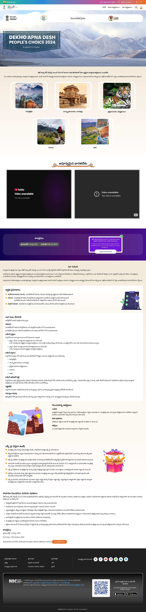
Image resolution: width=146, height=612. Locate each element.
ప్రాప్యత (137, 2)
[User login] (141, 7)
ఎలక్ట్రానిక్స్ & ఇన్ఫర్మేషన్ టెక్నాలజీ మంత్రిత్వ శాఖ (46, 582)
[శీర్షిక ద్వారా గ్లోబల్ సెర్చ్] (136, 7)
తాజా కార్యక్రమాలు (113, 7)
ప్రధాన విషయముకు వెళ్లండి (107, 2)
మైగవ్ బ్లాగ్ (31, 558)
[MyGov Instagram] (111, 559)
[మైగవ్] (7, 7)
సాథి (52, 562)
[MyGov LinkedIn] (121, 559)
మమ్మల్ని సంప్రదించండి (10, 566)
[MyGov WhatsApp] (116, 559)
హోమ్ (104, 7)
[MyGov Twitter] (96, 559)
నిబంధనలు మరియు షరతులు (36, 566)
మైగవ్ (53, 566)
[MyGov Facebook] (101, 559)
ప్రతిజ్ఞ (6, 562)
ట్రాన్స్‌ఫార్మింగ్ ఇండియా (10, 558)
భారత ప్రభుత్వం (65, 582)
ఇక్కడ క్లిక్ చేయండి (59, 542)
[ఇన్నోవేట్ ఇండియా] (15, 7)
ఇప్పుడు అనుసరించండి (105, 251)
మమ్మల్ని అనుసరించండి (141, 2)
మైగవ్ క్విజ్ (54, 558)
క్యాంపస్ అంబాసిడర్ (33, 562)
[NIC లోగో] (15, 583)
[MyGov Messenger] (126, 559)
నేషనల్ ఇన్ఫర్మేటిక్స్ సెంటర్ (76, 585)
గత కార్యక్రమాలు (127, 7)
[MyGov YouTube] (106, 559)
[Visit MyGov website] (101, 588)
